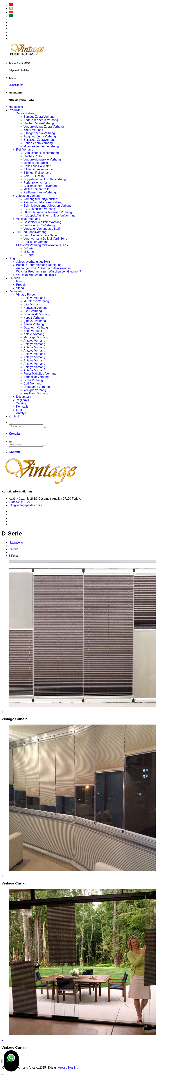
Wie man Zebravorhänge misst (36, 274)
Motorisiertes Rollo (36, 162)
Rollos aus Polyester (37, 166)
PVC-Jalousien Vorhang (39, 208)
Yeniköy (21, 403)
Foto (19, 281)
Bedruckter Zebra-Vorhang (41, 120)
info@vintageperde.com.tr (25, 505)
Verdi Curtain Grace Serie (40, 235)
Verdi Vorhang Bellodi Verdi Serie (45, 238)
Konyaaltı (22, 406)
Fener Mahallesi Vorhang (40, 373)
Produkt (21, 284)
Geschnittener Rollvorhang (41, 185)
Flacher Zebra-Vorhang (39, 123)
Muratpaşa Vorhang (36, 301)
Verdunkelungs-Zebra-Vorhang (44, 126)
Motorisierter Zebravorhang (41, 146)
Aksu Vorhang (33, 311)
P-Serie (28, 255)
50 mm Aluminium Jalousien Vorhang (48, 212)
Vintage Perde (25, 294)
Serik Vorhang (33, 330)
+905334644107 (19, 501)
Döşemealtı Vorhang (37, 314)
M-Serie (29, 251)
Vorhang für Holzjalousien (40, 199)
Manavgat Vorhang (36, 337)
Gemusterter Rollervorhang (41, 152)
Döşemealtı (23, 396)
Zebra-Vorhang (33, 129)
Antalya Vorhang (34, 297)
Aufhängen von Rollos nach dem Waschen (44, 268)
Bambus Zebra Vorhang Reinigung (39, 264)
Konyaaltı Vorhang (36, 307)
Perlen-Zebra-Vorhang (38, 143)
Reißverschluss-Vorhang (40, 192)
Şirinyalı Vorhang (35, 320)
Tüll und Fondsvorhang (31, 232)
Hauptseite (16, 106)
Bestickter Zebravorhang (39, 139)
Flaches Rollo (33, 156)
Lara (19, 409)
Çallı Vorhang (32, 383)
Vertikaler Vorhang (28, 218)
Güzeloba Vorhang (36, 327)
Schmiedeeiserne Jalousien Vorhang (48, 205)
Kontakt (14, 416)
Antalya (21, 413)
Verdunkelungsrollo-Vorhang (42, 159)
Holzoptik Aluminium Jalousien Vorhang (49, 215)
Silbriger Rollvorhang (37, 172)
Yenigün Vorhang (35, 390)
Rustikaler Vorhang (36, 241)
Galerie (13, 549)
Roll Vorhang (24, 149)
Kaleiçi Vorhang (34, 334)
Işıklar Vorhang (33, 380)
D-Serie (29, 248)
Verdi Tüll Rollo (34, 176)
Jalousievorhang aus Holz (33, 261)
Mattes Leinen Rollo (37, 189)
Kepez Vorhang (34, 317)
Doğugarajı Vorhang (37, 386)
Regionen (15, 291)
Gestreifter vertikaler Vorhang (42, 222)
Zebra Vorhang (26, 113)
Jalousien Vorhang (28, 195)
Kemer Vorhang (34, 324)
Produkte (15, 110)
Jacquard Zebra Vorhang (40, 136)
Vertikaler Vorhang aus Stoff (42, 228)
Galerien (14, 278)
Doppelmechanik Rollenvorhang (45, 179)
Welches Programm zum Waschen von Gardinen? (48, 271)
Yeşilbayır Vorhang (36, 393)
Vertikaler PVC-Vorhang (39, 225)
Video (20, 288)
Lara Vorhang (32, 304)
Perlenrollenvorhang (37, 182)
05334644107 (16, 85)
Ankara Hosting (68, 1067)
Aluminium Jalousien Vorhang (43, 202)
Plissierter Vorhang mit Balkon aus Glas (42, 245)
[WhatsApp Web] (11, 1061)
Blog (12, 258)
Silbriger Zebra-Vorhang (39, 133)
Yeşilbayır (22, 400)
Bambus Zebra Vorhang (39, 116)
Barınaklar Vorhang (36, 376)
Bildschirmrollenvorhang (39, 169)
